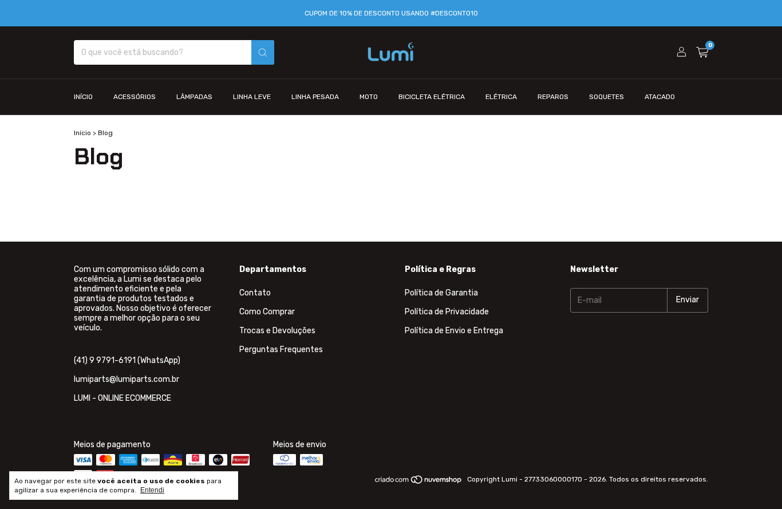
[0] (702, 53)
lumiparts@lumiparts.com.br (126, 379)
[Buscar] (262, 52)
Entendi (152, 490)
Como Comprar (267, 312)
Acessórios (134, 97)
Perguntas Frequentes (281, 349)
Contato (255, 293)
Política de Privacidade (447, 312)
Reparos (553, 97)
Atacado (660, 97)
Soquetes (606, 97)
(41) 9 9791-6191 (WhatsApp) (127, 360)
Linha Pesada (315, 97)
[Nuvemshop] (418, 482)
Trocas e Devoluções (277, 331)
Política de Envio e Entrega (454, 331)
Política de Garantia (441, 293)
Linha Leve (252, 97)
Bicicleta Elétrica (431, 97)
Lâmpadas (194, 97)
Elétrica (501, 97)
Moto (369, 97)
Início (83, 97)
